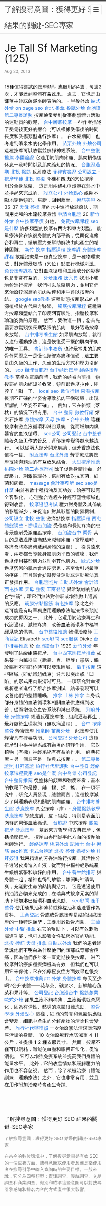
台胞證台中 (69, 532)
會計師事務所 (48, 348)
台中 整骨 (63, 412)
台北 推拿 (54, 108)
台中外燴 (79, 419)
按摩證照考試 (43, 504)
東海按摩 (90, 391)
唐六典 (71, 278)
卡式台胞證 (41, 851)
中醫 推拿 (25, 929)
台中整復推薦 (53, 632)
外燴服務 (53, 278)
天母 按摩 (55, 419)
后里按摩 (86, 667)
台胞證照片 (46, 582)
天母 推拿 (36, 943)
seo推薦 (19, 851)
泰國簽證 (24, 157)
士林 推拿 (74, 695)
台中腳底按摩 (58, 122)
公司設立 (87, 172)
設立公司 (53, 193)
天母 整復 (29, 207)
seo (19, 370)
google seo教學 (32, 299)
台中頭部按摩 (64, 370)
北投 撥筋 (21, 172)
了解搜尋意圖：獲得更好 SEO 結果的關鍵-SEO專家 (52, 17)
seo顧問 (50, 639)
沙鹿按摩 (24, 808)
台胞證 (94, 108)
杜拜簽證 (24, 766)
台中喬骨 (67, 773)
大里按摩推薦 (86, 462)
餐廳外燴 (75, 108)
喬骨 (87, 532)
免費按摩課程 (75, 221)
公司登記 (71, 433)
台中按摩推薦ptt (32, 978)
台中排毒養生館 (41, 334)
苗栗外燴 (71, 143)
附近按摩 (38, 455)
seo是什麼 (45, 773)
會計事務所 (62, 483)
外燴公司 (92, 143)
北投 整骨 (64, 851)
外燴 (56, 978)
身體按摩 (34, 419)
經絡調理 (38, 844)
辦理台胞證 (36, 370)
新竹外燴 (82, 646)
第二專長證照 (18, 115)
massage (39, 483)
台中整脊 (92, 433)
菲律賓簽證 (64, 172)
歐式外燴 (90, 561)
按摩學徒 (13, 179)
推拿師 (43, 731)
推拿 (57, 695)
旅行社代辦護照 (52, 766)
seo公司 (52, 433)
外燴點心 (73, 193)
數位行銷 (69, 391)
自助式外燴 (71, 582)
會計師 (91, 582)
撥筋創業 (89, 992)
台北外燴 (59, 455)
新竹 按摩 (35, 249)
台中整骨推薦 (18, 780)
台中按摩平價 (29, 221)
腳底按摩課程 (72, 306)
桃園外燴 (13, 469)
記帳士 (77, 844)
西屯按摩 (13, 589)
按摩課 (74, 249)
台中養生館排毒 (78, 872)
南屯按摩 (63, 603)
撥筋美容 (86, 200)
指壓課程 (56, 249)
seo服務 (69, 639)
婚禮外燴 (85, 851)
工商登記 (56, 589)
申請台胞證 (69, 214)
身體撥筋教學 (86, 808)
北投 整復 (35, 179)
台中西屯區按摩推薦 (74, 653)
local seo (49, 391)
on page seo (29, 108)
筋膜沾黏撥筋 (39, 603)
